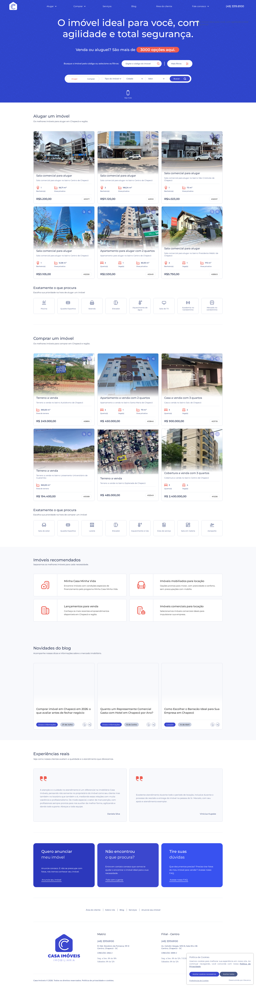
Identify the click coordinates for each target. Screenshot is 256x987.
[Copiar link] (84, 136)
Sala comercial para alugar (54, 175)
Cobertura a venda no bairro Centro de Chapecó (186, 478)
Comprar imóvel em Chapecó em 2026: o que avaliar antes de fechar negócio (63, 710)
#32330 (86, 274)
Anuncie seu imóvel (150, 910)
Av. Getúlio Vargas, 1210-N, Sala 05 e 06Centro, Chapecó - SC (179, 947)
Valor (150, 78)
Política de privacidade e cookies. (98, 980)
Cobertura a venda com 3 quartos (186, 473)
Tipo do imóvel (112, 78)
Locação (169, 725)
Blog (133, 6)
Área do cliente (164, 6)
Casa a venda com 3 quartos (183, 397)
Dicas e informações (47, 725)
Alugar (50, 6)
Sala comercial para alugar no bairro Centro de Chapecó (62, 180)
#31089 (86, 496)
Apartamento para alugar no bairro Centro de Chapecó (125, 255)
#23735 (215, 421)
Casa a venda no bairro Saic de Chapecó (182, 402)
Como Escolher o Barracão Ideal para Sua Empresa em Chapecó (191, 710)
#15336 (215, 496)
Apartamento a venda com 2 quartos (125, 397)
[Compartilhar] (89, 136)
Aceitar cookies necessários (204, 974)
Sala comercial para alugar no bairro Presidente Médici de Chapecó (191, 254)
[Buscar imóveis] (158, 63)
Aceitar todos (228, 974)
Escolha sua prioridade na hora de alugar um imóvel (59, 290)
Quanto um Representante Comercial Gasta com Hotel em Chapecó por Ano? (126, 710)
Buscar (177, 79)
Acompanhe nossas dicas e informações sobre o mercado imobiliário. (67, 650)
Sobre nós (110, 910)
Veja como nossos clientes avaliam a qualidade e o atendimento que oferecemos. (73, 755)
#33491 (151, 274)
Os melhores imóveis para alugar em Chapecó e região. (60, 118)
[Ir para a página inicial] (64, 948)
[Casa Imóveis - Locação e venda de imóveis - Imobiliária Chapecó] (13, 6)
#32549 (150, 495)
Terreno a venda (47, 397)
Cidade (129, 78)
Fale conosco (199, 6)
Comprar (78, 6)
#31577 (87, 199)
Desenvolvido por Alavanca (240, 980)
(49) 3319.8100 (235, 6)
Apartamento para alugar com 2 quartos (127, 250)
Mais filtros (176, 63)
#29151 (151, 199)
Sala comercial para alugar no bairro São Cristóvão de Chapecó (189, 179)
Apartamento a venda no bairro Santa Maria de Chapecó (126, 402)
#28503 (214, 274)
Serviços (107, 6)
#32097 (214, 199)
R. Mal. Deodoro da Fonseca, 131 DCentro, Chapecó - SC (113, 947)
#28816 (87, 421)
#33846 (150, 421)
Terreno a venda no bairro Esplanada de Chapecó (123, 483)
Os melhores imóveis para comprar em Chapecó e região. (61, 340)
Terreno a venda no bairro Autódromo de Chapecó (59, 402)
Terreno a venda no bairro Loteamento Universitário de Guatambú (61, 476)
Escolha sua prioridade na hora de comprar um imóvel (60, 512)
